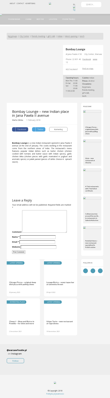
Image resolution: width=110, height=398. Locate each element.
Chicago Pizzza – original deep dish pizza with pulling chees (91, 130)
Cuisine (28, 19)
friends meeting (38, 36)
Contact (20, 3)
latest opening (71, 36)
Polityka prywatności (55, 393)
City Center (24, 36)
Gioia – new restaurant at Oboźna (90, 160)
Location (53, 19)
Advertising (30, 3)
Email (15, 242)
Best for (40, 19)
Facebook (86, 59)
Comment (17, 232)
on (17, 355)
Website (16, 247)
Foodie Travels (68, 19)
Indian (60, 36)
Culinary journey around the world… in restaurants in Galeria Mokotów (92, 217)
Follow (15, 360)
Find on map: (88, 68)
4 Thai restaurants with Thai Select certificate (92, 188)
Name (15, 237)
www (95, 59)
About (12, 3)
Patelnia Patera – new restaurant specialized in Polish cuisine (91, 244)
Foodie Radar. (14, 19)
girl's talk (51, 36)
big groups (12, 36)
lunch (82, 36)
